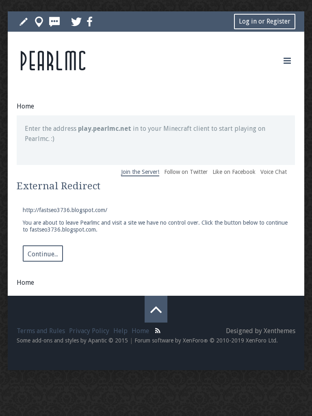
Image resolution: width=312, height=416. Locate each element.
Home (140, 331)
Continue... (43, 254)
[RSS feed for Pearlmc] (158, 330)
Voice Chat (273, 172)
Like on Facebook (234, 172)
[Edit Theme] (23, 21)
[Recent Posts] (54, 21)
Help (120, 331)
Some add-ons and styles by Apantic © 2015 (72, 340)
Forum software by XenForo (206, 340)
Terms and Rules (41, 331)
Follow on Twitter (186, 172)
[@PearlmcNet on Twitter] (76, 21)
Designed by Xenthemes (260, 331)
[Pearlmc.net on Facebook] (90, 21)
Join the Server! (140, 172)
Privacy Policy (89, 331)
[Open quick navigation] (39, 21)
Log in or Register (264, 21)
